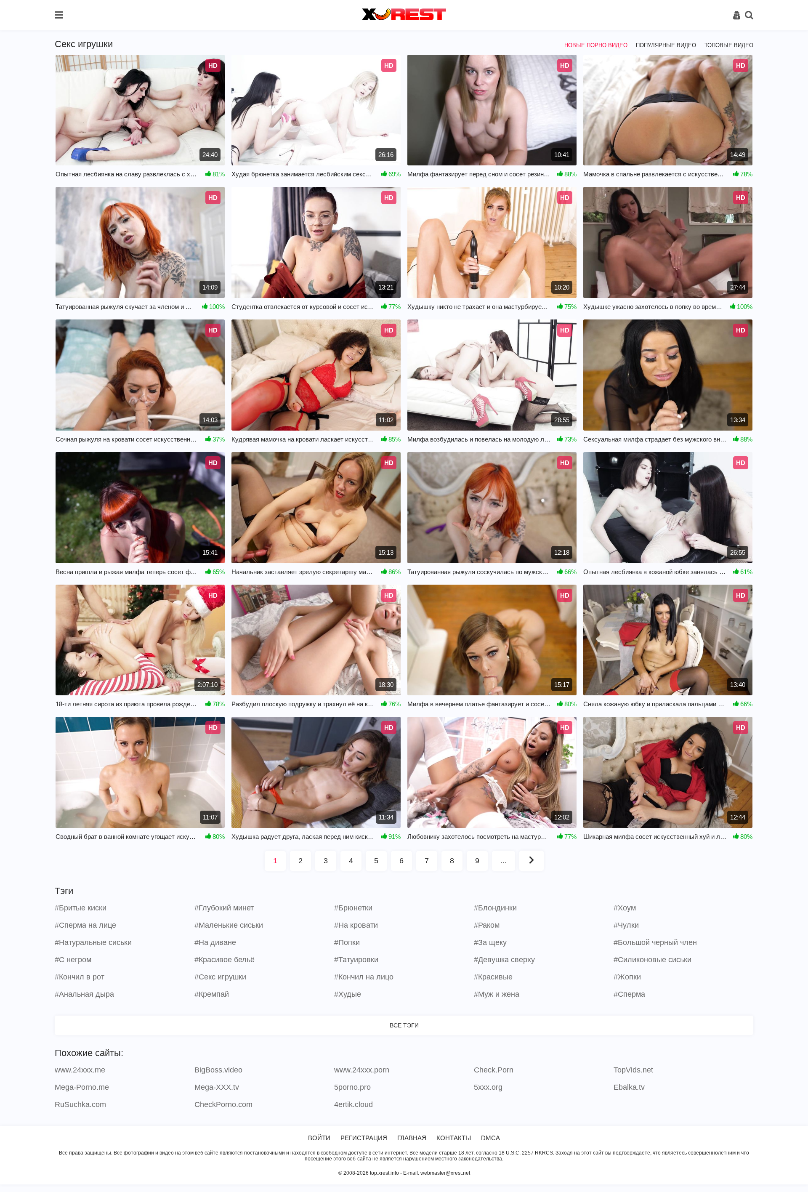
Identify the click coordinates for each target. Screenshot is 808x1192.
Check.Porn (493, 1070)
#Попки (347, 942)
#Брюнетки (353, 908)
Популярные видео (666, 45)
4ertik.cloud (353, 1104)
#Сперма (629, 994)
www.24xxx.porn (361, 1070)
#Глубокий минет (224, 908)
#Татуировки (356, 959)
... (503, 861)
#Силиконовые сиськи (652, 959)
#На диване (215, 942)
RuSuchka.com (80, 1104)
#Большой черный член (655, 942)
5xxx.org (488, 1087)
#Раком (487, 925)
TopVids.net (633, 1070)
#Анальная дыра (84, 994)
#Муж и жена (496, 994)
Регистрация (363, 1137)
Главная (411, 1137)
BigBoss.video (218, 1070)
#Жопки (627, 977)
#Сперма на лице (85, 925)
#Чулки (626, 925)
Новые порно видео (595, 45)
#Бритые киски (80, 908)
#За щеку (490, 942)
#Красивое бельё (224, 959)
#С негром (73, 959)
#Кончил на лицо (363, 977)
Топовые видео (728, 45)
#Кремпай (211, 994)
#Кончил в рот (79, 977)
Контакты (453, 1137)
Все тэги (404, 1025)
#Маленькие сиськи (228, 925)
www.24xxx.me (80, 1070)
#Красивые (493, 977)
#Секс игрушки (220, 977)
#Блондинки (495, 908)
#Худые (347, 994)
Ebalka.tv (629, 1087)
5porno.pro (352, 1087)
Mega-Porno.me (82, 1087)
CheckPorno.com (223, 1104)
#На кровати (356, 925)
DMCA (490, 1137)
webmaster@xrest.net (445, 1173)
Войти (319, 1137)
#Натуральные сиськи (93, 942)
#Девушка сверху (504, 959)
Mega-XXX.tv (216, 1087)
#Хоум (625, 908)
